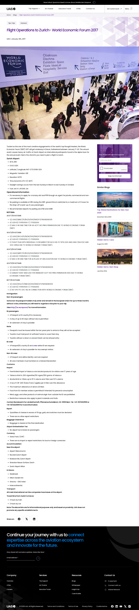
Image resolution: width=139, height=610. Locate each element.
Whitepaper (76, 585)
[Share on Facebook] (19, 519)
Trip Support (33, 8)
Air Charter (49, 9)
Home (9, 15)
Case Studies (76, 593)
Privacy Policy (87, 606)
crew (35, 345)
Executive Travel (65, 9)
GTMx (78, 9)
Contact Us (90, 9)
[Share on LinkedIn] (34, 519)
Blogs (74, 581)
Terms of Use (73, 606)
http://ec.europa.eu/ (19, 307)
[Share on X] (27, 519)
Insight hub (75, 589)
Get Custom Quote (113, 9)
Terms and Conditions (55, 606)
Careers (9, 589)
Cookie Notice (101, 606)
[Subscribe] (38, 558)
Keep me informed (114, 176)
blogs (15, 15)
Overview (10, 581)
